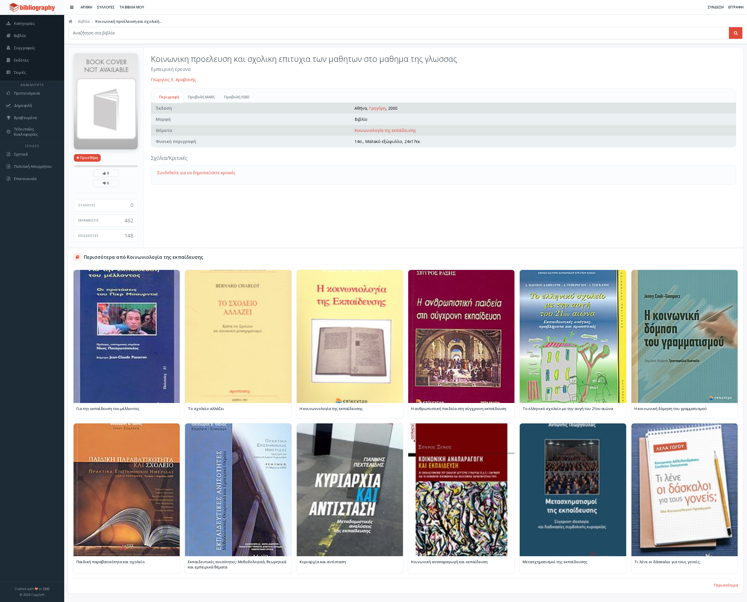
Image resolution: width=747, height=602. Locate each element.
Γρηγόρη (377, 108)
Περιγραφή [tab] (169, 97)
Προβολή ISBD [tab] (236, 97)
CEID (46, 589)
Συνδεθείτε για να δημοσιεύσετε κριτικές (196, 172)
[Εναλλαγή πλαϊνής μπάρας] (71, 7)
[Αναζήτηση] (735, 33)
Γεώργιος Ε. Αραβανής (173, 79)
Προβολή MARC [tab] (201, 97)
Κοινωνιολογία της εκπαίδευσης (385, 130)
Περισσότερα (726, 585)
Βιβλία (84, 21)
